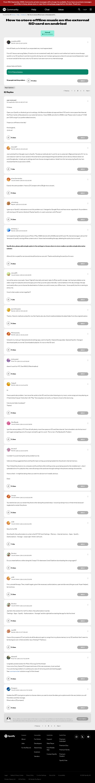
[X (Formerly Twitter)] (82, 737)
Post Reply (82, 719)
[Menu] (90, 9)
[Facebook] (88, 737)
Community (12, 9)
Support (49, 739)
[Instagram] (76, 737)
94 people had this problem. (16, 80)
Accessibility (61, 775)
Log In (85, 9)
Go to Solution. (18, 72)
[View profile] (8, 42)
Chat (47, 9)
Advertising (38, 748)
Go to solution (48, 34)
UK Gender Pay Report (34, 779)
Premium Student (62, 755)
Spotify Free (63, 760)
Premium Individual (62, 740)
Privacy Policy (30, 775)
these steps (55, 4)
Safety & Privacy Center (16, 775)
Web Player (50, 743)
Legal (6, 775)
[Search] (79, 9)
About (23, 739)
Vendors (37, 756)
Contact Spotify (52, 754)
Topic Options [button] (9, 88)
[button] (87, 42)
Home (13, 15)
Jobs (23, 743)
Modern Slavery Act (9, 779)
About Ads (52, 775)
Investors (37, 752)
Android (23, 15)
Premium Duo (63, 745)
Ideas (61, 9)
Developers (38, 743)
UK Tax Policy (22, 779)
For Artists (37, 739)
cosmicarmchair (15, 671)
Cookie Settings (41, 775)
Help (33, 9)
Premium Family (64, 750)
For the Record (26, 748)
